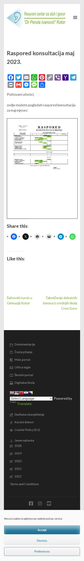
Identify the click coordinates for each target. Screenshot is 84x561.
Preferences (42, 551)
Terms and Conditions (24, 484)
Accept (42, 530)
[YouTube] (49, 504)
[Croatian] (26, 392)
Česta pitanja (23, 352)
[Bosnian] (31, 392)
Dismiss (42, 540)
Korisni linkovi (24, 422)
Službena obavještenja (29, 414)
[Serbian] (16, 392)
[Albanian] (21, 392)
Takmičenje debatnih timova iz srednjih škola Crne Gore (60, 303)
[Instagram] (40, 504)
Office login (22, 367)
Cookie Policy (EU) (27, 430)
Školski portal (23, 375)
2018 (17, 445)
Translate (24, 403)
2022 (17, 476)
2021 (17, 468)
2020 (17, 461)
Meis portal (22, 359)
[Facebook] (31, 504)
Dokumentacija (24, 344)
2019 (17, 453)
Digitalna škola (24, 382)
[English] (12, 392)
